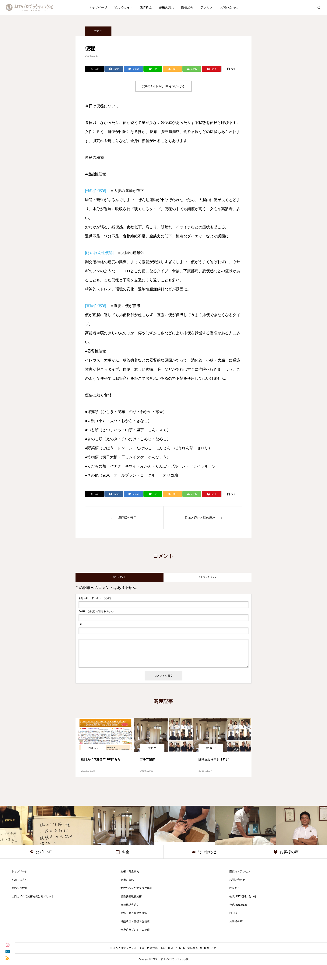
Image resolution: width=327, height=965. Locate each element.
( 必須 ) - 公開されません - (96, 611)
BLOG (233, 913)
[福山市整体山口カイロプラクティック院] (29, 7)
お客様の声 (236, 921)
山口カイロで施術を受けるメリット (33, 896)
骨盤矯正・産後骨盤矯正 (135, 921)
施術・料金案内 (130, 871)
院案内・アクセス (240, 871)
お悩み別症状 (19, 888)
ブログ (98, 31)
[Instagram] (7, 944)
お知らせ (93, 748)
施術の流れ (166, 7)
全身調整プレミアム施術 (135, 929)
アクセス (207, 7)
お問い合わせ (229, 7)
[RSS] (7, 958)
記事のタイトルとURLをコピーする (163, 86)
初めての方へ (123, 7)
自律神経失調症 (130, 904)
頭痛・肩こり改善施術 (134, 913)
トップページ (98, 7)
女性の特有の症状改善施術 (136, 888)
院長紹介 (187, 7)
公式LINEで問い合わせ (242, 896)
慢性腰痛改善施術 (131, 896)
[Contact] (7, 951)
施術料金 (146, 7)
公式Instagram (238, 904)
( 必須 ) (95, 598)
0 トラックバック (207, 577)
